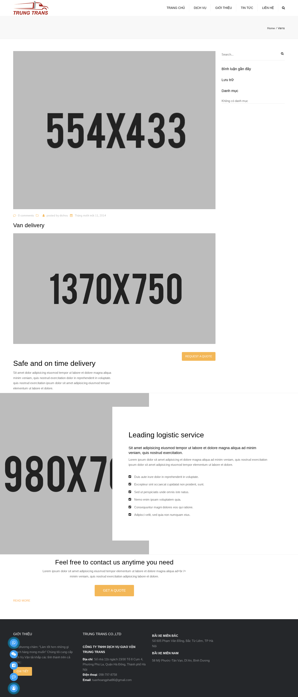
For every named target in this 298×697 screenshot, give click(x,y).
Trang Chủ (176, 8)
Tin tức (247, 8)
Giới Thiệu (223, 8)
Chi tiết (23, 671)
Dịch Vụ (200, 8)
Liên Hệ (268, 8)
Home (271, 28)
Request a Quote (198, 356)
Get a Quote (114, 590)
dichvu (64, 215)
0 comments (26, 215)
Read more (21, 600)
